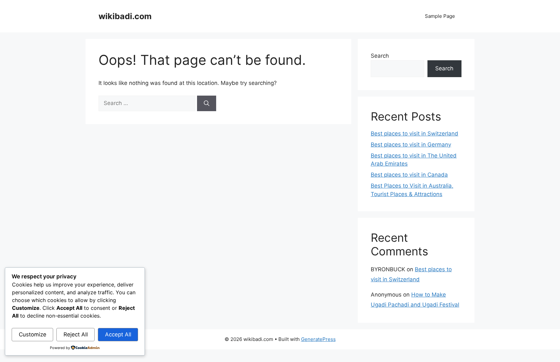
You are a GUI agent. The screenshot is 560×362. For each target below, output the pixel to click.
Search (380, 56)
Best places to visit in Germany (411, 144)
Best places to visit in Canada (409, 174)
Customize (32, 334)
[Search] (206, 103)
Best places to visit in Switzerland (414, 133)
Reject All (76, 334)
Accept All (118, 334)
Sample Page (440, 16)
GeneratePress (318, 339)
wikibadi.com (125, 16)
